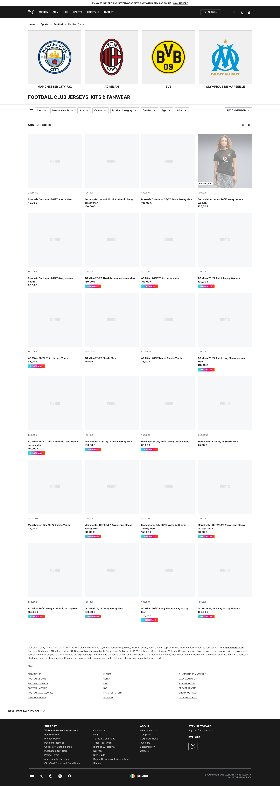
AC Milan (108, 697)
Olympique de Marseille (192, 674)
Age (164, 110)
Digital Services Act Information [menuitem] (110, 759)
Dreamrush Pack (188, 692)
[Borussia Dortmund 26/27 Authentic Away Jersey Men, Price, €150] (112, 171)
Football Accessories (40, 692)
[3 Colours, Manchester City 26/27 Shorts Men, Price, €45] (225, 411)
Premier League (187, 688)
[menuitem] (43, 12)
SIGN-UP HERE (180, 3)
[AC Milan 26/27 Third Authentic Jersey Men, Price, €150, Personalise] (112, 250)
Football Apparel (38, 688)
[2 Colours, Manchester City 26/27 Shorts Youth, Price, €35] (55, 495)
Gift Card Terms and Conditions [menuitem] (62, 763)
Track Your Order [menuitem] (102, 742)
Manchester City (234, 647)
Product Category (122, 110)
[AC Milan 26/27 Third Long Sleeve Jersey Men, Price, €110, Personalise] (225, 332)
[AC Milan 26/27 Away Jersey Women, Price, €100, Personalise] (225, 580)
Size (81, 110)
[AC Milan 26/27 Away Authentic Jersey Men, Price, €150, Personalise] (55, 580)
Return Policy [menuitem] (51, 734)
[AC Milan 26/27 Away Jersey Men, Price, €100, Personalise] (112, 580)
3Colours (33, 193)
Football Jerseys (38, 683)
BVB (105, 688)
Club (39, 110)
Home (31, 24)
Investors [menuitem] (145, 742)
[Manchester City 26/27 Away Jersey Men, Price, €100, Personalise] (112, 413)
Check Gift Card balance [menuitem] (58, 746)
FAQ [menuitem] (95, 734)
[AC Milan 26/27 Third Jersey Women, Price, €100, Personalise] (225, 250)
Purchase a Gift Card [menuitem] (56, 750)
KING (105, 683)
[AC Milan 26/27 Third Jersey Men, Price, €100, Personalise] (168, 250)
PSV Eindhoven (187, 683)
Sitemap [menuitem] (97, 763)
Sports (44, 24)
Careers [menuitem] (144, 750)
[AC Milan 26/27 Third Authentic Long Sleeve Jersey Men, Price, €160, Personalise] (55, 415)
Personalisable (60, 110)
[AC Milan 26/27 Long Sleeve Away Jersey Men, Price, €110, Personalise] (168, 582)
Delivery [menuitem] (97, 750)
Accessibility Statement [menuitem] (57, 759)
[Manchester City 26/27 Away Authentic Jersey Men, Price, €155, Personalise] (168, 499)
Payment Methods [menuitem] (54, 742)
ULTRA (106, 678)
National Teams (37, 697)
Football (58, 24)
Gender (147, 110)
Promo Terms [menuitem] (51, 754)
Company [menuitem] (145, 734)
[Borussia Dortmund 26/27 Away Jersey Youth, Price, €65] (55, 250)
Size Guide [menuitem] (99, 754)
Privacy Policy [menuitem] (52, 738)
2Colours (33, 518)
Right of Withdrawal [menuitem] (104, 746)
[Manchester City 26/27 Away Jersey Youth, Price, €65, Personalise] (168, 413)
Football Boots (37, 678)
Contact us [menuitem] (99, 730)
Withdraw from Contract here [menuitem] (61, 730)
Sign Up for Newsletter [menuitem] (201, 730)
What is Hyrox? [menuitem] (148, 730)
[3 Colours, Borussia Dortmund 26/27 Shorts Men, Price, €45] (55, 169)
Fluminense (34, 674)
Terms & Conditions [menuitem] (104, 738)
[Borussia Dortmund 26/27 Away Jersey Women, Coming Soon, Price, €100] (225, 171)
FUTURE (107, 674)
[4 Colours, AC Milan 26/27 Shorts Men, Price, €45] (112, 328)
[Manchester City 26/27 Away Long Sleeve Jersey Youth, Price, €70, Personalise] (225, 499)
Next (30, 666)
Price (179, 110)
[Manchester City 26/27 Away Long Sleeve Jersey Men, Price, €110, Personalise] (112, 499)
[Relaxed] (249, 125)
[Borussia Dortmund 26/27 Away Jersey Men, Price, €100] (168, 169)
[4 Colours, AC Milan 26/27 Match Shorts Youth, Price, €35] (168, 328)
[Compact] (243, 125)
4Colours (90, 351)
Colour (98, 110)
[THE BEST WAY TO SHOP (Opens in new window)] (192, 746)
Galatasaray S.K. (188, 678)
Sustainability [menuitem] (147, 746)
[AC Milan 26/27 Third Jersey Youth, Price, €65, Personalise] (55, 330)
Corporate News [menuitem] (149, 738)
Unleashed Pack (188, 697)
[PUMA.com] (30, 12)
